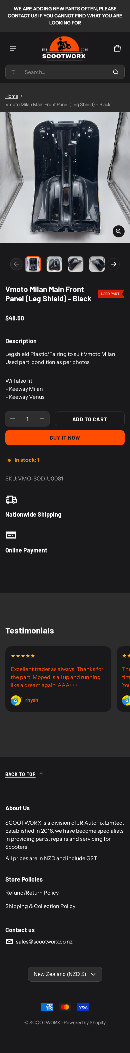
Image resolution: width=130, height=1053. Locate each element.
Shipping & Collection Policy (40, 906)
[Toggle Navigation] (12, 48)
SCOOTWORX (44, 1023)
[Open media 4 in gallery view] (97, 264)
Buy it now (65, 437)
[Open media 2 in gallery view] (54, 264)
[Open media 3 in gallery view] (76, 264)
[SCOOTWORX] (65, 48)
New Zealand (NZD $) (60, 974)
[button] (65, 72)
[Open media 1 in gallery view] (33, 264)
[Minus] (12, 418)
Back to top (20, 774)
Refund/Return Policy (32, 892)
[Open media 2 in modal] (65, 177)
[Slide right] (114, 264)
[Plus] (42, 418)
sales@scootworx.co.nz (44, 941)
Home (11, 96)
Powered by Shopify (85, 1023)
